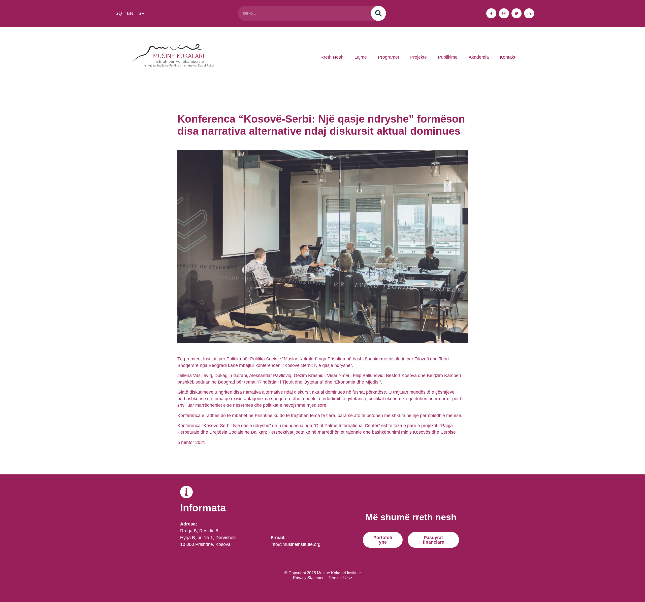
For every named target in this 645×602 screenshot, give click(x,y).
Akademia (479, 57)
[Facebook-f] (491, 13)
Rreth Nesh (331, 57)
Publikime (448, 57)
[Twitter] (516, 13)
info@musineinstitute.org (295, 544)
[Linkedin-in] (529, 13)
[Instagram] (504, 13)
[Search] (378, 13)
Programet (388, 57)
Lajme (360, 57)
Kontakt (507, 57)
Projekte (418, 57)
